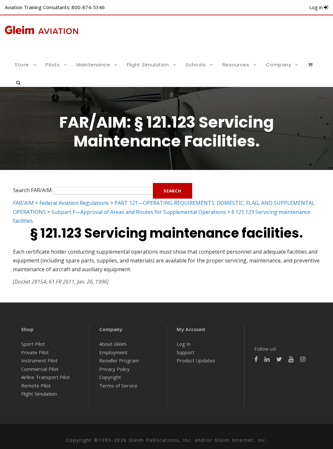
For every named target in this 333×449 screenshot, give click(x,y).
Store (22, 64)
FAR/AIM (23, 202)
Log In (184, 344)
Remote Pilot (36, 385)
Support (185, 352)
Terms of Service (118, 385)
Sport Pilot (33, 344)
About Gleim (113, 344)
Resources (235, 64)
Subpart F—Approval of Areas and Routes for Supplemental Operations (138, 212)
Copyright (110, 377)
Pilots (53, 64)
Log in (316, 7)
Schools (196, 64)
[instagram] (302, 359)
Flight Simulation (148, 64)
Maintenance (93, 64)
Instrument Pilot (39, 360)
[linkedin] (267, 359)
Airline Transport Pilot (45, 377)
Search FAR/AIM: (33, 190)
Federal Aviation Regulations (74, 202)
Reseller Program (119, 360)
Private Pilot (35, 352)
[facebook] (256, 359)
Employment (113, 352)
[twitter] (279, 359)
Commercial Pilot (40, 369)
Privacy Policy (114, 369)
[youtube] (291, 359)
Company (278, 64)
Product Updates (196, 360)
